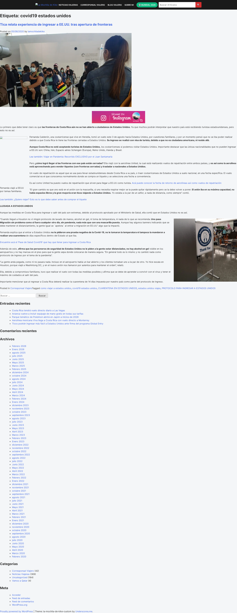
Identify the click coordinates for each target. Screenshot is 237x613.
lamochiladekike (36, 31)
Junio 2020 (18, 543)
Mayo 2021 (18, 507)
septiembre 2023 (21, 415)
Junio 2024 (18, 385)
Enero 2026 (18, 349)
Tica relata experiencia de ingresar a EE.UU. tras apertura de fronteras (56, 24)
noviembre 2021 (20, 487)
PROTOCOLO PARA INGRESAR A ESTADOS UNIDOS (188, 288)
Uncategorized (19, 577)
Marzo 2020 (18, 553)
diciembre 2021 (20, 484)
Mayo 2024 (18, 388)
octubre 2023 (19, 411)
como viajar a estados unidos (56, 288)
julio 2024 (17, 382)
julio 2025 (17, 356)
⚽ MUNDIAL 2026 (147, 5)
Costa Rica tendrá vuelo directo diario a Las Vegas (38, 310)
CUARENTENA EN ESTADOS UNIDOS (117, 288)
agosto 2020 (19, 536)
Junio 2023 (18, 425)
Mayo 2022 (18, 467)
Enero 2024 (18, 402)
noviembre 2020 (20, 527)
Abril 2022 (17, 471)
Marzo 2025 (18, 365)
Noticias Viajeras (68, 5)
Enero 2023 (18, 441)
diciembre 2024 (20, 372)
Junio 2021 (17, 504)
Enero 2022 (18, 481)
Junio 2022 (18, 464)
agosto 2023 (19, 418)
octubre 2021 (19, 490)
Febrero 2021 (19, 517)
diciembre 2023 (20, 405)
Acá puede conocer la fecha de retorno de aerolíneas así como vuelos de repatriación (176, 183)
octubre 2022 (19, 451)
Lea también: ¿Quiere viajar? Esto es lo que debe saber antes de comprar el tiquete (43, 199)
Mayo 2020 (18, 546)
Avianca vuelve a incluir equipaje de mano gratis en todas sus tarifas (47, 313)
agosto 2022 (19, 457)
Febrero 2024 (19, 398)
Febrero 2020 (19, 556)
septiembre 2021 (20, 494)
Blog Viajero (115, 5)
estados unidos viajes (149, 288)
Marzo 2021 (18, 513)
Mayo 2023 (18, 428)
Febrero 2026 (19, 346)
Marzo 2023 (18, 434)
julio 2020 (17, 540)
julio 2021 (17, 500)
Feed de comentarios (23, 601)
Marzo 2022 (18, 474)
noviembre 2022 (20, 448)
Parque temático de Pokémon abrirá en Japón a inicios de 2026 (45, 317)
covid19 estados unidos (84, 288)
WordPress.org (19, 604)
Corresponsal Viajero (93, 5)
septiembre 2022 (21, 454)
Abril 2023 (17, 431)
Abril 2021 (17, 510)
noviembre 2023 (20, 408)
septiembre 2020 (21, 533)
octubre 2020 (19, 530)
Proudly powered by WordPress (17, 611)
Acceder (16, 595)
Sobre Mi (129, 5)
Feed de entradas (21, 598)
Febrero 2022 (19, 477)
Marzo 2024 (18, 395)
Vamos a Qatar (19, 580)
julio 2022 (17, 461)
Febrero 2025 (19, 369)
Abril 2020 (17, 550)
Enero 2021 (18, 520)
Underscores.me (83, 611)
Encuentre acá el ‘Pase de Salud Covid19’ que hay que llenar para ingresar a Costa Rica (45, 242)
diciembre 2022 (20, 444)
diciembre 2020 (20, 523)
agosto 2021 (18, 497)
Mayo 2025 (18, 362)
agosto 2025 (19, 352)
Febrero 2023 (19, 438)
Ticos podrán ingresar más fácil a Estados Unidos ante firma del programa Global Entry (57, 323)
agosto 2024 (19, 379)
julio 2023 (17, 421)
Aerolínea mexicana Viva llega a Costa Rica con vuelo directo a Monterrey (50, 320)
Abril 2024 (17, 392)
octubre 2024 (19, 375)
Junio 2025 (18, 359)
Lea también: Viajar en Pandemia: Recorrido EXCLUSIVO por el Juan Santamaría (70, 156)
